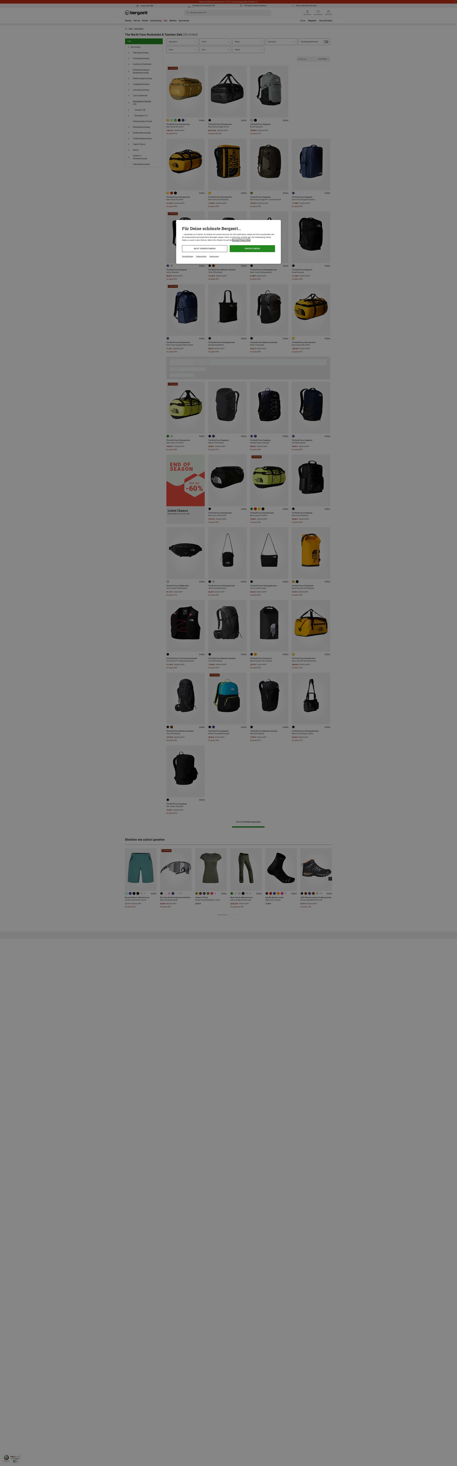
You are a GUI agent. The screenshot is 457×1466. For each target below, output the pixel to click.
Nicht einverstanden (204, 248)
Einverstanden (252, 248)
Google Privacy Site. (241, 240)
